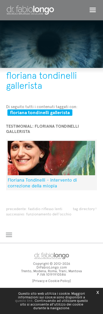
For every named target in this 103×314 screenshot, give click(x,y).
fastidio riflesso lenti (45, 209)
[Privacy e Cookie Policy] (51, 281)
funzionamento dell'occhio (48, 214)
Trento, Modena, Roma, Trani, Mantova (51, 271)
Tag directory (84, 209)
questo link (24, 301)
